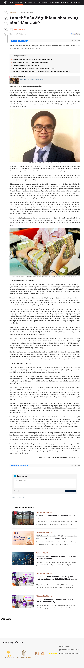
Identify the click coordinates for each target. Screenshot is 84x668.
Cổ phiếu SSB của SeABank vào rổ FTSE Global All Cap (55, 516)
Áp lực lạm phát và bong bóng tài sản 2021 (32, 80)
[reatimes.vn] (5, 2)
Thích (22, 40)
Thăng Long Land (69, 653)
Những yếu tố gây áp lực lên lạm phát (26, 65)
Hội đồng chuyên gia (58, 2)
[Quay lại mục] (6, 13)
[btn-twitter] (75, 41)
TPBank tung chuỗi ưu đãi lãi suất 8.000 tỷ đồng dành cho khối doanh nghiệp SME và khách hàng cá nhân (56, 579)
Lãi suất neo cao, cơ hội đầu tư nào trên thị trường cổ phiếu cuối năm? (56, 557)
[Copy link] (6, 24)
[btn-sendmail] (79, 41)
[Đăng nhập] (79, 2)
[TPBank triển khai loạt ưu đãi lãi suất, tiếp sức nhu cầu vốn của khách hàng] (23, 601)
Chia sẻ (14, 40)
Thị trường (13, 12)
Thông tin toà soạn (70, 2)
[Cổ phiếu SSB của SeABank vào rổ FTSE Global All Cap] (23, 518)
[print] (6, 30)
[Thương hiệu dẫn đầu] (41, 654)
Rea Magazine (45, 2)
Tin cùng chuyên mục (23, 507)
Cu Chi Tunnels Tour (64, 646)
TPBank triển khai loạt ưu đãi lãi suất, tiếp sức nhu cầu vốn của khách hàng (56, 600)
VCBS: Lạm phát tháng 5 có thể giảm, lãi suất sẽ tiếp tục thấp (34, 68)
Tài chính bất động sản (26, 12)
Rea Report (37, 2)
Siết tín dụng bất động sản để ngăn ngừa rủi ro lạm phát (32, 59)
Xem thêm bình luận (18, 497)
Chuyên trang (28, 2)
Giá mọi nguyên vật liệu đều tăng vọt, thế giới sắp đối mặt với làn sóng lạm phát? (41, 71)
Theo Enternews (19, 29)
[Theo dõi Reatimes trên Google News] (75, 34)
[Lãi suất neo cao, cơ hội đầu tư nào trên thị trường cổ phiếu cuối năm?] (23, 558)
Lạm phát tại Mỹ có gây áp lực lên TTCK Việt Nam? (30, 62)
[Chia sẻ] (6, 19)
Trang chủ (11, 2)
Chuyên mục (18, 2)
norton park (72, 649)
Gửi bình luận (70, 491)
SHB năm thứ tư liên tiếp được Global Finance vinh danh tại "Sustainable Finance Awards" (56, 537)
